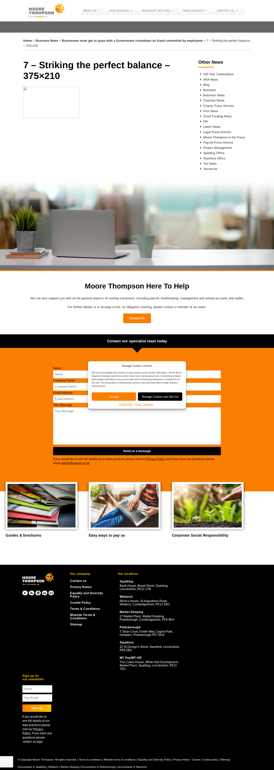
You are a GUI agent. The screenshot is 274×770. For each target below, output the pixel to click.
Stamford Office (214, 158)
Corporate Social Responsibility (200, 535)
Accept (114, 396)
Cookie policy (210, 759)
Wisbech (126, 596)
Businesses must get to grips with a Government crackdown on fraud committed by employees (132, 40)
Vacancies (210, 169)
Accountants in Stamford (132, 766)
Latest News (212, 127)
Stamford (126, 642)
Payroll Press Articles (218, 142)
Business (209, 90)
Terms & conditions (90, 759)
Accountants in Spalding (32, 766)
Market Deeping (131, 612)
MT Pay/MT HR (130, 657)
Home (27, 40)
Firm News (210, 111)
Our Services (119, 10)
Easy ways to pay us (107, 535)
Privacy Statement (144, 404)
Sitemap (76, 624)
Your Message (62, 405)
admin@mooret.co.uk (75, 463)
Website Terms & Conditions (82, 616)
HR (205, 121)
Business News (47, 40)
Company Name (64, 380)
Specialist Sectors (156, 10)
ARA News (210, 79)
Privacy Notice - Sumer (186, 759)
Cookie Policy (126, 404)
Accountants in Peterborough (98, 766)
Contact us (225, 10)
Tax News (210, 163)
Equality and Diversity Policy (155, 759)
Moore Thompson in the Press (224, 137)
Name (58, 368)
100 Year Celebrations (218, 74)
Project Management (217, 148)
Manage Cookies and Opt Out (160, 396)
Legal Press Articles (217, 132)
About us (89, 10)
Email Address (63, 392)
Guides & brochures (23, 535)
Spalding (126, 581)
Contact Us (137, 318)
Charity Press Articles (218, 106)
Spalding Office (213, 153)
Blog (206, 85)
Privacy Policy (155, 459)
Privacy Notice (81, 587)
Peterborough (130, 627)
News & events (193, 10)
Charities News (213, 100)
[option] (44, 510)
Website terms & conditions (120, 759)
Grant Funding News (217, 116)
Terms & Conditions (85, 608)
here (39, 741)
